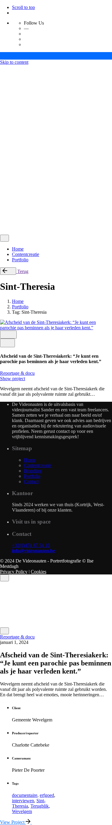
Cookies (38, 185)
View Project (13, 822)
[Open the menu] (2, 69)
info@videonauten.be (33, 550)
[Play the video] (7, 343)
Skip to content (14, 62)
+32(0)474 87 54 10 (31, 545)
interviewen (23, 800)
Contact (19, 227)
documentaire (24, 795)
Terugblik (39, 806)
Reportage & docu (17, 373)
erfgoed (47, 795)
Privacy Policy (13, 185)
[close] (4, 106)
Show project (12, 378)
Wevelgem (22, 811)
